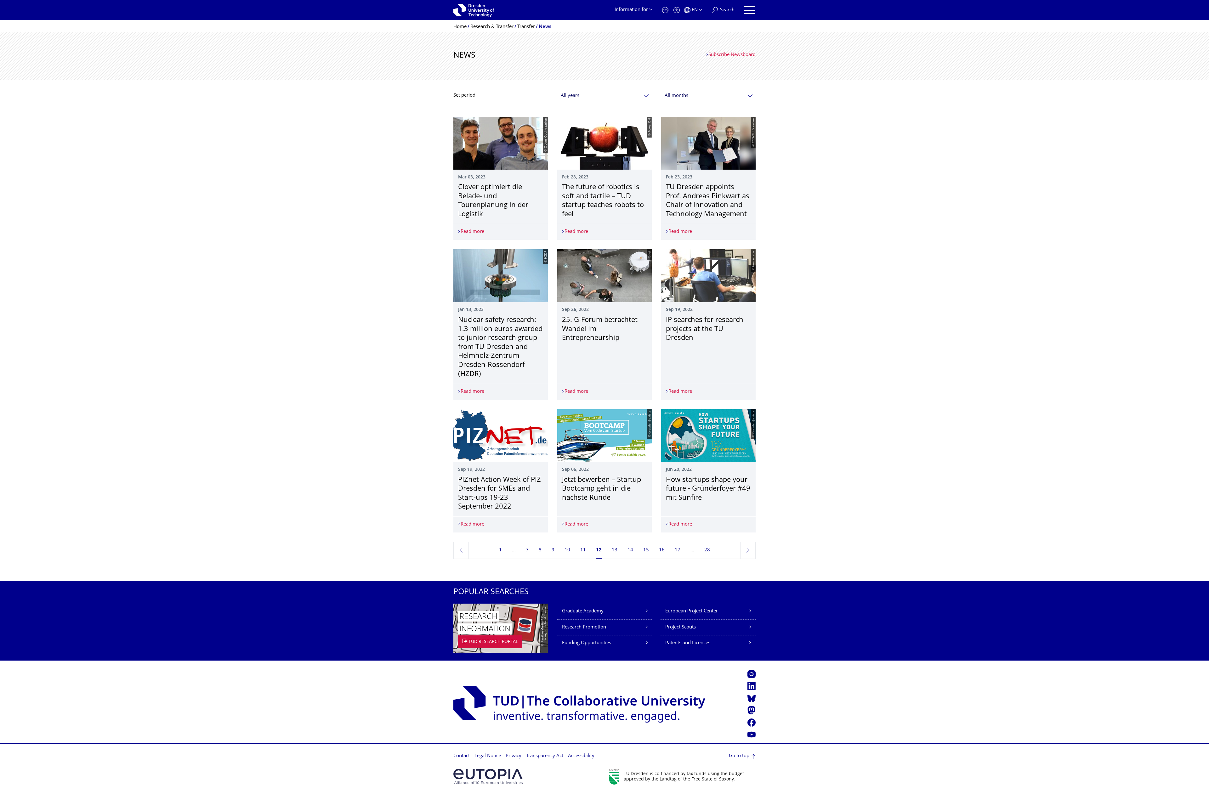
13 (614, 550)
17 (677, 550)
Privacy (513, 756)
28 (707, 550)
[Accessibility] (676, 10)
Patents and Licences (687, 643)
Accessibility (581, 756)
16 (662, 550)
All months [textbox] (676, 95)
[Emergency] (665, 10)
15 (646, 550)
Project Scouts (680, 627)
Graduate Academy (583, 611)
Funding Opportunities (586, 643)
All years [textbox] (570, 95)
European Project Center (691, 611)
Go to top (739, 756)
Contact (461, 756)
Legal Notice (487, 756)
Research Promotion (584, 627)
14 (630, 550)
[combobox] (604, 95)
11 (583, 550)
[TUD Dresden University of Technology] (473, 10)
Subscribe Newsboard (732, 55)
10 (567, 550)
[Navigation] (750, 10)
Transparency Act (544, 756)
